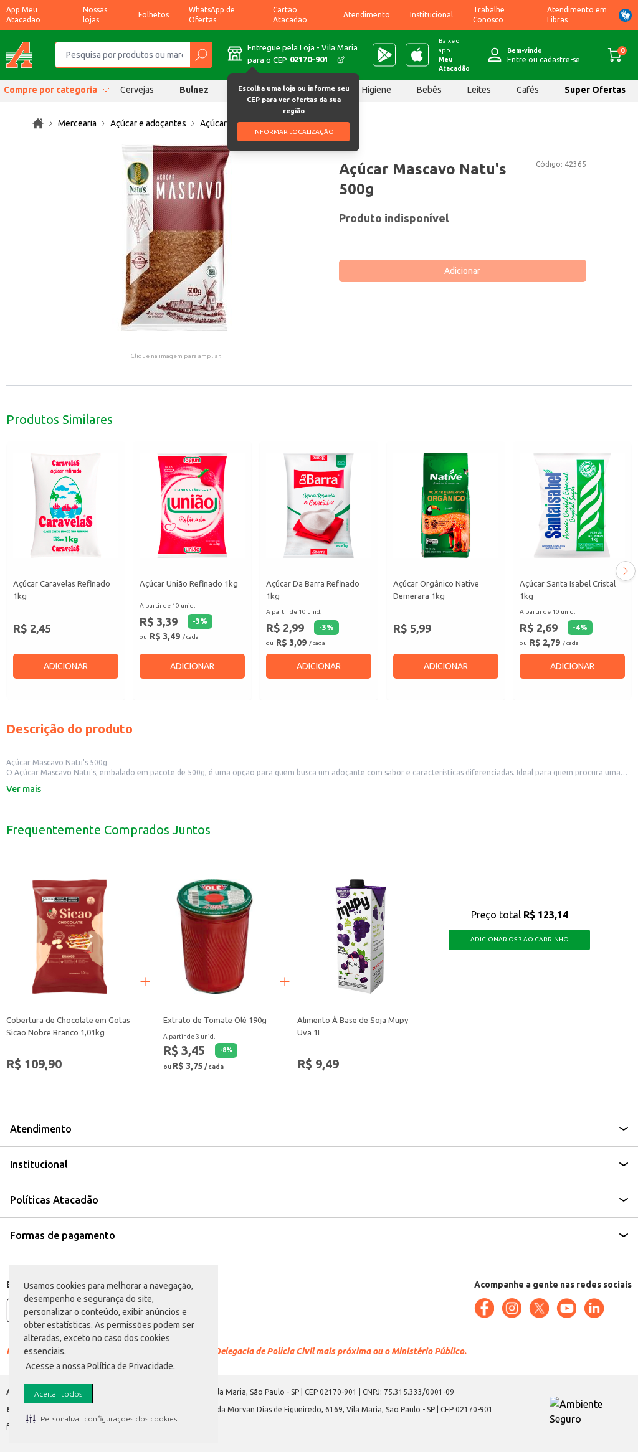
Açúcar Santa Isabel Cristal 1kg (568, 589)
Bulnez (194, 90)
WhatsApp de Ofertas (212, 15)
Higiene (376, 90)
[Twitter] (539, 1308)
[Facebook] (484, 1308)
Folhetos (153, 15)
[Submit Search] (201, 54)
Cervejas (137, 90)
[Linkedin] (594, 1308)
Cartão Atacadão (290, 15)
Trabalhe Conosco (489, 15)
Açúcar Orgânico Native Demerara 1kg (436, 589)
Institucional (431, 15)
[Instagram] (511, 1308)
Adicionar (462, 271)
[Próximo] (626, 571)
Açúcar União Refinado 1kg (189, 583)
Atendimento (366, 15)
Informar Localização (293, 131)
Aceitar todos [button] (58, 1394)
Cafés (528, 90)
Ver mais (23, 789)
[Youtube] (566, 1308)
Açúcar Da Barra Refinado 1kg (312, 589)
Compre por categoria (50, 90)
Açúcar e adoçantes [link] (148, 123)
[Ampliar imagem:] (175, 237)
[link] (38, 123)
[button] (101, 1418)
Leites (479, 90)
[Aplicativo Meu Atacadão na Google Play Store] (384, 55)
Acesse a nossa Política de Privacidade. (100, 1366)
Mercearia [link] (77, 123)
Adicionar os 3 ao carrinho (519, 939)
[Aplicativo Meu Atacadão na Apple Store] (417, 55)
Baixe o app (454, 54)
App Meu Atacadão (23, 15)
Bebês (429, 90)
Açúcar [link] (213, 123)
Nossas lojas (95, 15)
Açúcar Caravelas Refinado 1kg (61, 589)
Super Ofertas (595, 90)
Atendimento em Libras (577, 15)
